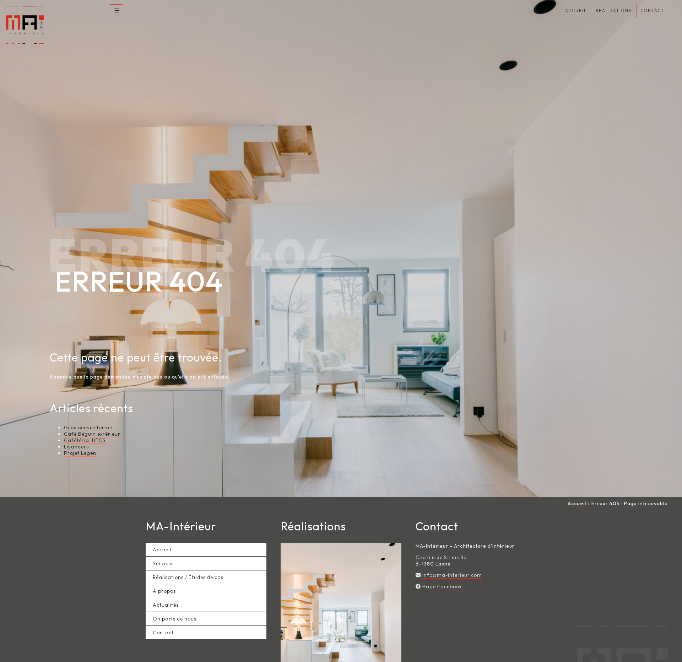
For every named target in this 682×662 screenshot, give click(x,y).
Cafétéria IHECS (85, 442)
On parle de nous (174, 620)
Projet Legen (80, 455)
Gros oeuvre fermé (88, 429)
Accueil (577, 505)
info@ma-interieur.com (452, 577)
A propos (164, 593)
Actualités (166, 606)
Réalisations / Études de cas (188, 579)
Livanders (76, 448)
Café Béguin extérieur (92, 435)
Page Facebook (442, 588)
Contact (163, 634)
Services (163, 565)
